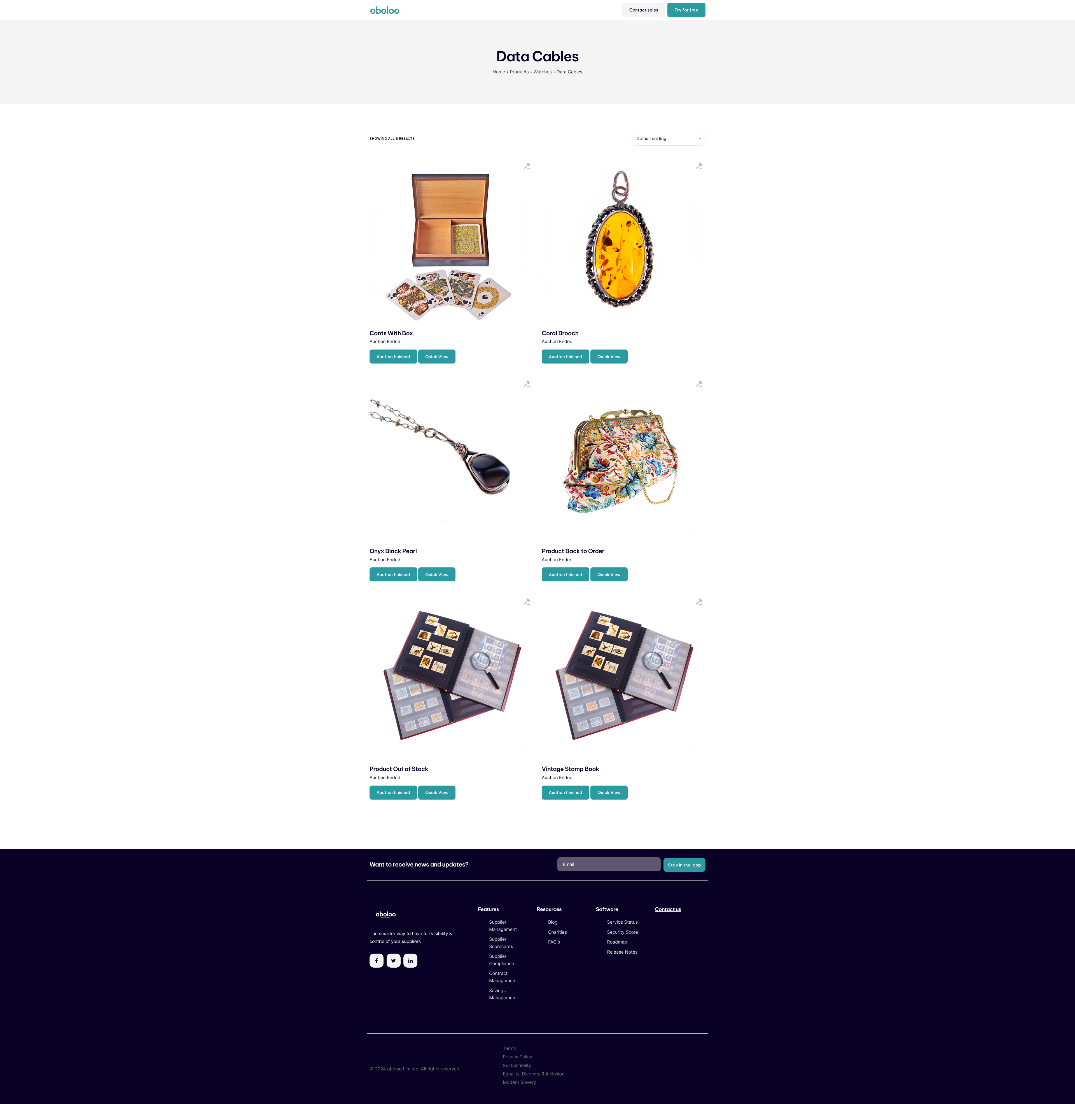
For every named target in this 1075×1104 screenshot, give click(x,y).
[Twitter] (394, 961)
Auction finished (393, 356)
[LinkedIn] (410, 961)
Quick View (436, 356)
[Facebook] (377, 961)
